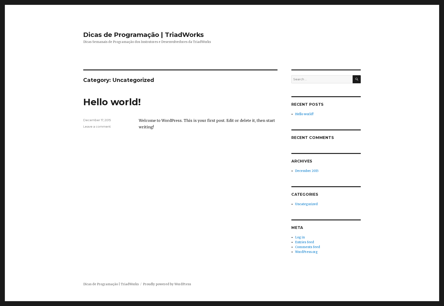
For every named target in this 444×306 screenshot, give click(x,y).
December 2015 (306, 171)
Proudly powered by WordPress (167, 284)
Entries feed (304, 242)
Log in (300, 237)
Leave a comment (97, 126)
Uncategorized (306, 204)
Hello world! (112, 102)
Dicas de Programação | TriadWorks (143, 35)
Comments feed (307, 247)
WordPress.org (306, 252)
